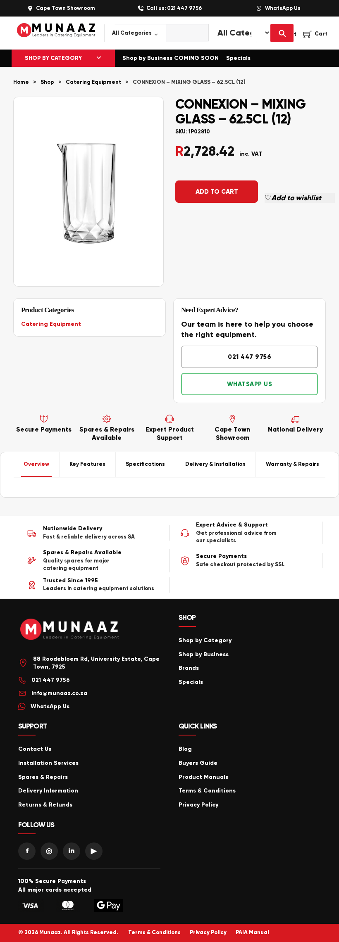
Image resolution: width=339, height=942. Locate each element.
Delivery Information (48, 790)
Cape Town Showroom (65, 8)
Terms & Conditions (207, 790)
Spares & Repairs (43, 777)
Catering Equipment (93, 82)
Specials (238, 58)
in (71, 850)
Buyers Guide (198, 762)
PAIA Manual (252, 932)
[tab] (37, 464)
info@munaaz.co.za (59, 693)
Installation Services (48, 762)
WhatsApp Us (283, 8)
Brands (189, 668)
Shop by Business (204, 654)
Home (21, 82)
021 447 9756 (249, 357)
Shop (47, 82)
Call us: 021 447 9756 (174, 8)
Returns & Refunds (45, 804)
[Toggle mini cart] (315, 34)
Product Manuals (203, 777)
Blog (185, 748)
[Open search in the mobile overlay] (151, 33)
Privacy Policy (198, 804)
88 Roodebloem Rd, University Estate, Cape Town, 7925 (96, 663)
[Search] (282, 33)
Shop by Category (205, 640)
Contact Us (34, 748)
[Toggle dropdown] (98, 58)
